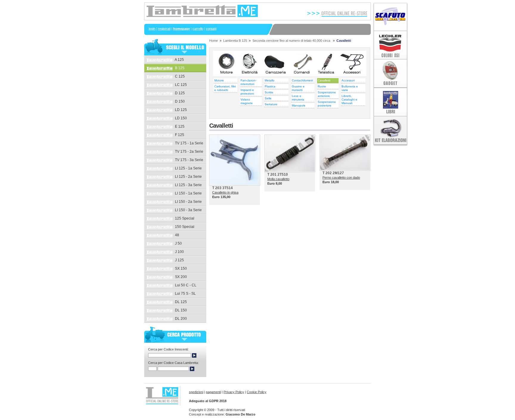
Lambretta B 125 (235, 40)
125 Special (184, 218)
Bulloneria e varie (350, 88)
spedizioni (196, 392)
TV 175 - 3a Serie (188, 160)
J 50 (178, 243)
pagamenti (213, 392)
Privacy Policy (234, 392)
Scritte (269, 92)
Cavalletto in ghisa (225, 192)
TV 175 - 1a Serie (188, 143)
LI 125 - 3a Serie (188, 185)
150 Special (184, 227)
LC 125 (180, 85)
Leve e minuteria (298, 97)
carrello (198, 28)
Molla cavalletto (278, 179)
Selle (268, 98)
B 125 (179, 68)
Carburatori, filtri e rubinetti (225, 88)
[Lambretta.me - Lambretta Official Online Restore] (257, 19)
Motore (219, 80)
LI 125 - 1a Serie (188, 168)
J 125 (179, 260)
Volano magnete (247, 101)
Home (213, 40)
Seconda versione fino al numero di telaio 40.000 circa (291, 40)
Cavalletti (324, 80)
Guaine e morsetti (298, 88)
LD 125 (180, 110)
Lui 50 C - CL (185, 285)
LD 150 (180, 118)
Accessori (348, 80)
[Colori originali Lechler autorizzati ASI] (390, 58)
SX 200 (180, 277)
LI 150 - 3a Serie (188, 210)
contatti (211, 28)
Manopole (298, 105)
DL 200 (180, 318)
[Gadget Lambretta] (390, 86)
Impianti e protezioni (247, 91)
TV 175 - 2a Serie (188, 151)
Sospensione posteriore (327, 103)
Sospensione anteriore (327, 94)
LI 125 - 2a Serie (188, 177)
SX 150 (180, 268)
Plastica (270, 86)
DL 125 (180, 302)
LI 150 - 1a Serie (188, 193)
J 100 (179, 252)
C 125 (179, 76)
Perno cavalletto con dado (341, 177)
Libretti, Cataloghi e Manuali (349, 99)
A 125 (179, 60)
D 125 (179, 93)
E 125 (179, 126)
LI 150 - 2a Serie (188, 202)
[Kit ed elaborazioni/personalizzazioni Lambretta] (390, 145)
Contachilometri (302, 80)
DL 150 (180, 310)
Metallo (269, 80)
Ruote (322, 86)
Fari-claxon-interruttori (248, 82)
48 (176, 235)
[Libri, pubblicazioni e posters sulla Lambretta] (390, 115)
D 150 (179, 101)
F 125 (179, 135)
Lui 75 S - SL (185, 293)
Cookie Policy (256, 392)
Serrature (271, 104)
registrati (164, 28)
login (152, 28)
